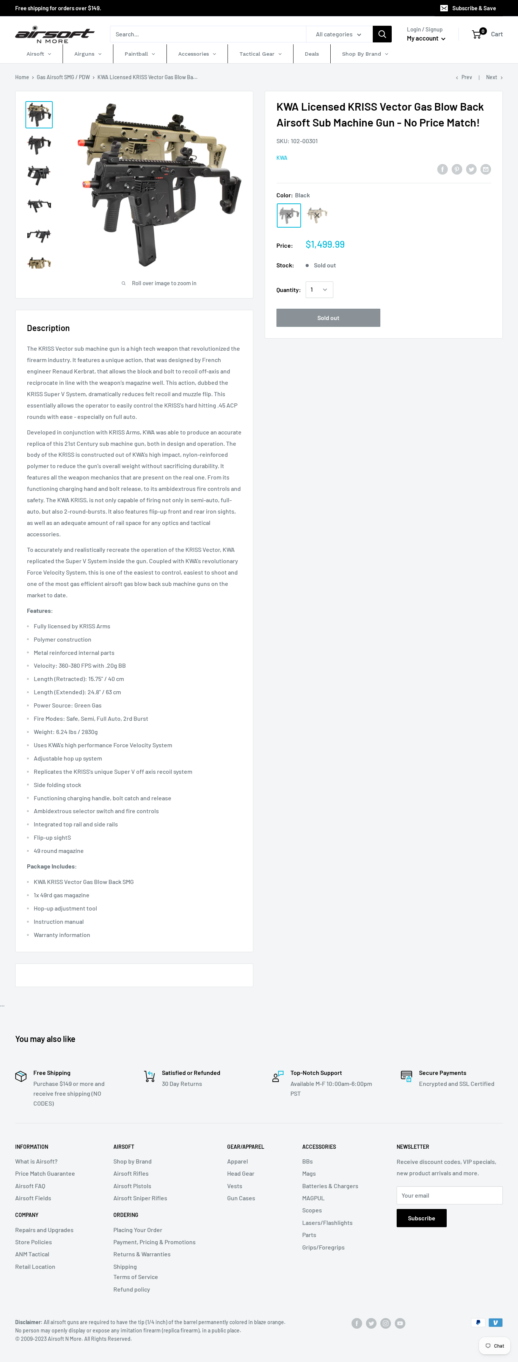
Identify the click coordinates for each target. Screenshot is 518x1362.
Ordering (125, 1215)
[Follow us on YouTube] (400, 1323)
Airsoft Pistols (132, 1185)
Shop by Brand (132, 1161)
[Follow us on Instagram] (385, 1323)
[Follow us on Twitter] (371, 1323)
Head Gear (240, 1173)
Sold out (328, 317)
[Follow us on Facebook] (357, 1323)
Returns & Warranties (142, 1253)
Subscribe (421, 1217)
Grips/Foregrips (323, 1247)
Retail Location (35, 1266)
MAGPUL (313, 1197)
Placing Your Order (137, 1229)
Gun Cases (241, 1197)
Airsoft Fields (33, 1197)
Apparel (237, 1161)
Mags (309, 1173)
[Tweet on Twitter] (471, 169)
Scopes (312, 1210)
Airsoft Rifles (131, 1173)
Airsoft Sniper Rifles (140, 1197)
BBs (307, 1161)
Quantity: (288, 289)
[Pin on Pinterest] (457, 169)
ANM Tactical (32, 1253)
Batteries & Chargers (330, 1185)
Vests (234, 1185)
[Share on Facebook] (442, 169)
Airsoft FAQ (30, 1185)
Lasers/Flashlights (327, 1222)
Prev (466, 77)
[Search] (382, 34)
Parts (309, 1234)
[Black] (289, 215)
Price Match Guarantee (45, 1173)
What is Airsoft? (36, 1161)
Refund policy (131, 1289)
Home (22, 77)
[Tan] (317, 215)
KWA (281, 158)
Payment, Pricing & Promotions (154, 1241)
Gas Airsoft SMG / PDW (63, 77)
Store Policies (33, 1241)
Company (26, 1215)
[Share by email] (485, 169)
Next (491, 77)
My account (423, 38)
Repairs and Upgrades (44, 1229)
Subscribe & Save (474, 8)
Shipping (125, 1266)
